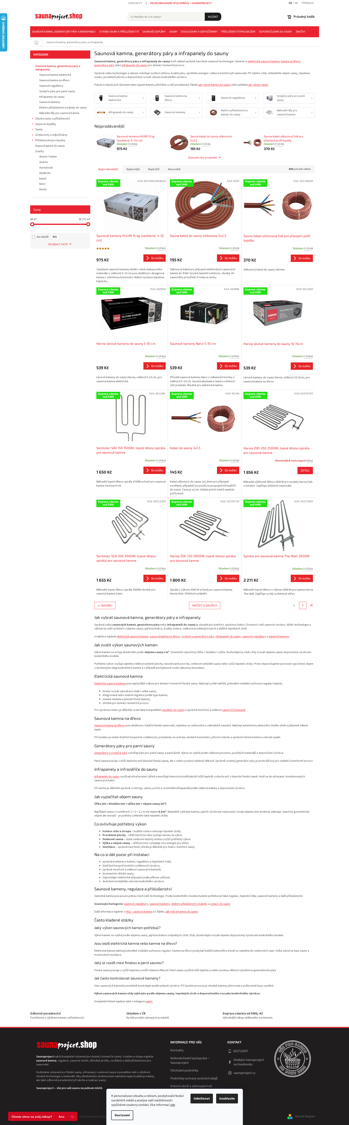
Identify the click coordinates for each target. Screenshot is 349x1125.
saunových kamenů (233, 710)
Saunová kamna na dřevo (54, 80)
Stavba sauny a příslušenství (52, 119)
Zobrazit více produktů (202, 157)
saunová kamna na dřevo (165, 637)
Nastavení (122, 1115)
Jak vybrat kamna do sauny (181, 912)
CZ (290, 3)
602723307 (240, 1051)
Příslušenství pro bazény (50, 140)
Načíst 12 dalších (204, 605)
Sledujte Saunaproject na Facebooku (248, 1062)
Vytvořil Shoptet (305, 1117)
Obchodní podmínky (184, 1070)
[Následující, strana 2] (302, 605)
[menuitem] (63, 31)
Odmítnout (202, 1098)
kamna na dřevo (290, 61)
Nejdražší (154, 169)
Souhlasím (227, 1098)
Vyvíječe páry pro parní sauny (57, 91)
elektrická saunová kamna (264, 61)
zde (172, 1105)
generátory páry (104, 65)
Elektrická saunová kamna (110, 684)
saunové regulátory (254, 637)
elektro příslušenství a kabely (189, 904)
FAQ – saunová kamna (139, 912)
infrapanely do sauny (134, 65)
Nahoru (106, 605)
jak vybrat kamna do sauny (214, 85)
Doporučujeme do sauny (50, 146)
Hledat (213, 16)
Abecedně (174, 169)
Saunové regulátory (51, 86)
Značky (39, 151)
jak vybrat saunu (258, 85)
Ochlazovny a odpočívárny (51, 135)
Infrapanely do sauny (52, 97)
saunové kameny (279, 637)
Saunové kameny (49, 102)
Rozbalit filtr (58, 244)
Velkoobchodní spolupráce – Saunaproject (181, 3)
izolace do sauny (220, 904)
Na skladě (47, 237)
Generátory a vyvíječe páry (110, 753)
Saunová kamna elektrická (55, 75)
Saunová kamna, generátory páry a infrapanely (57, 68)
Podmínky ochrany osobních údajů (194, 1078)
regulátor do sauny (173, 710)
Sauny (39, 129)
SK (296, 3)
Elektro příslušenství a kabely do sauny (63, 108)
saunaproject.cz (244, 1073)
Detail (305, 470)
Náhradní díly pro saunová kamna (59, 113)
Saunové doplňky (45, 124)
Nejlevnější (133, 169)
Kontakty (135, 3)
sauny (149, 1001)
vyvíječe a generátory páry (197, 637)
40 (311, 605)
